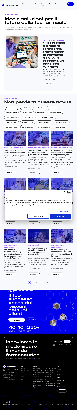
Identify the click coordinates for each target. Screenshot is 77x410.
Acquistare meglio (49, 370)
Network (23, 374)
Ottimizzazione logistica (44, 122)
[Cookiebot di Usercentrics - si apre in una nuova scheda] (64, 192)
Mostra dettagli (64, 211)
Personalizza (37, 216)
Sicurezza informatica (11, 127)
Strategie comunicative (44, 127)
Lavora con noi (61, 380)
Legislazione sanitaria (11, 122)
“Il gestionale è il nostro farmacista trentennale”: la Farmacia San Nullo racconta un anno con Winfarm (54, 54)
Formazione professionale (12, 117)
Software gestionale (27, 127)
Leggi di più (48, 83)
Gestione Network (37, 370)
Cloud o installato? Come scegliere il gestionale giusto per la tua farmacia (38, 152)
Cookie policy (70, 401)
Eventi (57, 4)
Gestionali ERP (36, 368)
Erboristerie (24, 380)
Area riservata (62, 391)
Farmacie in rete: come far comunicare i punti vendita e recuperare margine (61, 152)
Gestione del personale (30, 117)
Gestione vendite (49, 372)
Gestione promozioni (50, 383)
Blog (50, 4)
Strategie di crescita (60, 127)
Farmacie (23, 368)
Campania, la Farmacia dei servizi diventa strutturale (14, 151)
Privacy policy (62, 401)
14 (44, 282)
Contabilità (25, 108)
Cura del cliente (48, 374)
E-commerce (52, 108)
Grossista (23, 382)
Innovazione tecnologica (48, 117)
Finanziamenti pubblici (55, 112)
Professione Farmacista (62, 122)
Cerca (58, 383)
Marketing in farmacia (27, 122)
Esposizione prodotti (11, 112)
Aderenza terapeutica (11, 108)
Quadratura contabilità (50, 368)
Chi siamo (42, 4)
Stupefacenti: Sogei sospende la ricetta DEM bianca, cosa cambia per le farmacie (62, 253)
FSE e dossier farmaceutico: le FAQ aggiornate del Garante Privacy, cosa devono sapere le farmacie (13, 254)
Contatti (70, 4)
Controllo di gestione (38, 108)
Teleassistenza (62, 386)
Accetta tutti (60, 216)
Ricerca (62, 3)
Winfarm (24, 4)
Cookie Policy (42, 205)
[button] (16, 320)
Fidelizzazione (40, 112)
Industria (23, 376)
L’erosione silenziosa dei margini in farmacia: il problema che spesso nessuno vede (37, 251)
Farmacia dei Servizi (27, 112)
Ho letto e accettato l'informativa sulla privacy (62, 345)
